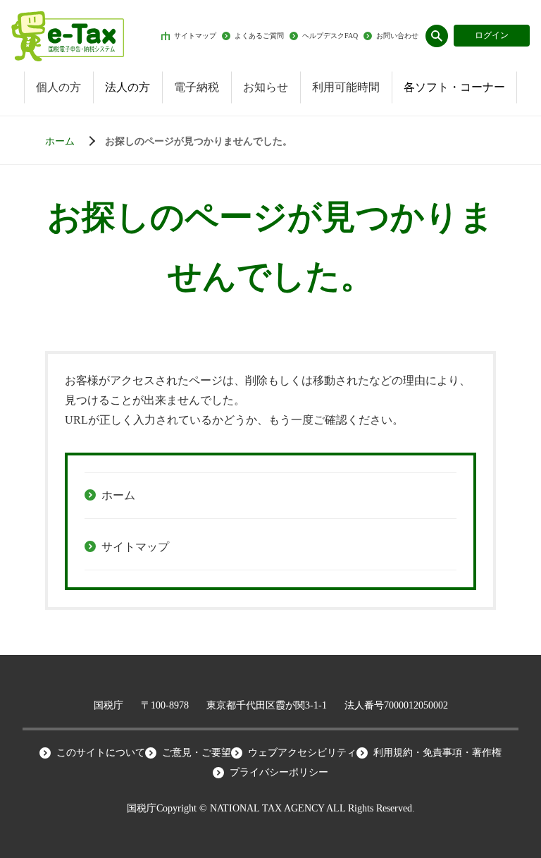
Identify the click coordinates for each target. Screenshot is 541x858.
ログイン (492, 35)
